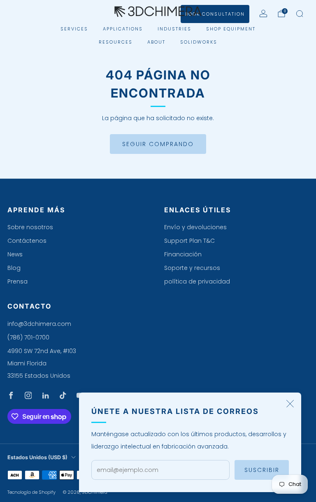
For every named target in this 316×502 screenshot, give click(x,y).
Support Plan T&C (189, 241)
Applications (123, 29)
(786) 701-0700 (28, 337)
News (15, 254)
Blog (14, 268)
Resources (115, 42)
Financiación (183, 254)
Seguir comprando (158, 144)
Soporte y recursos (192, 268)
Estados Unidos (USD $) (37, 457)
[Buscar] (299, 13)
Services (74, 29)
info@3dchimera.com (39, 324)
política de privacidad (197, 281)
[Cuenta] (263, 13)
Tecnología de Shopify (31, 492)
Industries (174, 29)
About (156, 42)
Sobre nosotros (30, 227)
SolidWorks (198, 42)
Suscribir (261, 470)
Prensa (17, 281)
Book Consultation (215, 14)
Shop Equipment (231, 29)
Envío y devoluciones (195, 227)
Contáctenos (26, 241)
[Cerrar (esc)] (290, 404)
